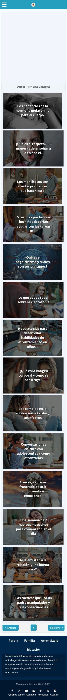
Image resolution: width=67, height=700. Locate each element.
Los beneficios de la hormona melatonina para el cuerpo (32, 110)
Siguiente (55, 627)
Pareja (13, 641)
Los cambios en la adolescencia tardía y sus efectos (32, 413)
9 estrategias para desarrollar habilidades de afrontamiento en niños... (32, 337)
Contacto (31, 694)
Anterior (11, 627)
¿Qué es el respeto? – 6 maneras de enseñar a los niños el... (33, 148)
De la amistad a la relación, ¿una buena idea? (32, 564)
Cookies (54, 694)
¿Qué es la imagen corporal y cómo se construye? (34, 375)
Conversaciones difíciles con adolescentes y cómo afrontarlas (33, 451)
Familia (29, 641)
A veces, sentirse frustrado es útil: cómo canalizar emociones (32, 489)
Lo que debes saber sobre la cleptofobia (33, 299)
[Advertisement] (33, 47)
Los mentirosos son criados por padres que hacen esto (32, 186)
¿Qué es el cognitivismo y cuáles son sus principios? (33, 261)
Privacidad (43, 694)
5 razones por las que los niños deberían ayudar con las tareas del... (34, 224)
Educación (33, 650)
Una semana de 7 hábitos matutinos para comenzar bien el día (33, 527)
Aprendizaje (49, 641)
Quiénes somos (16, 694)
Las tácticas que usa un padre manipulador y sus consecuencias (33, 602)
